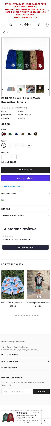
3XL (29, 145)
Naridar (21, 111)
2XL (22, 145)
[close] (48, 10)
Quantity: (5, 152)
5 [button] (24, 315)
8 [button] (32, 315)
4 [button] (21, 315)
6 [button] (27, 315)
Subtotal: (5, 162)
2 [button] (16, 315)
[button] (14, 108)
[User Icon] (39, 25)
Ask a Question (12, 186)
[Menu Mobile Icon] (3, 25)
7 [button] (29, 315)
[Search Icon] (11, 25)
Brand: (4, 111)
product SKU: (6, 115)
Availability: (6, 118)
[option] (25, 59)
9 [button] (35, 315)
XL (16, 145)
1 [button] (13, 315)
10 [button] (37, 315)
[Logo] (25, 25)
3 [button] (18, 315)
